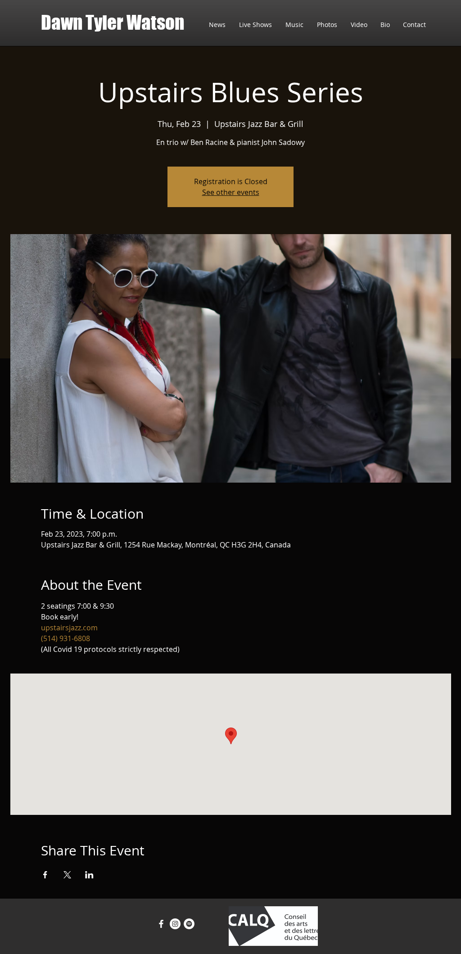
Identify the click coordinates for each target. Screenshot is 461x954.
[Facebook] (161, 923)
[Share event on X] (67, 874)
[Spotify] (189, 923)
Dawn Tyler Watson (112, 22)
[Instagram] (175, 923)
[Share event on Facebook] (45, 874)
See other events (230, 192)
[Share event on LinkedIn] (89, 874)
